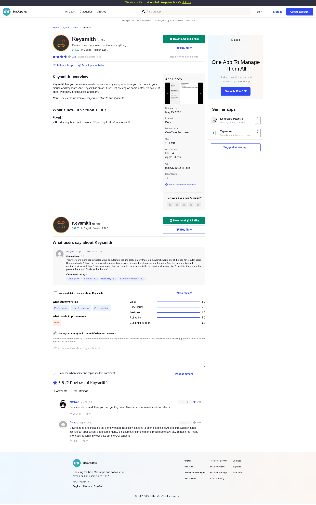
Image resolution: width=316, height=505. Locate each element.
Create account (299, 12)
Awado (73, 422)
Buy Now (186, 48)
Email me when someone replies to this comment (86, 373)
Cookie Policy (217, 478)
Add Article (190, 478)
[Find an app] (143, 12)
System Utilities (70, 27)
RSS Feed (238, 472)
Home (56, 27)
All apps (70, 11)
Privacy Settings (218, 472)
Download (186, 39)
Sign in (277, 12)
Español (98, 486)
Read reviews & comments (184, 56)
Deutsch (87, 486)
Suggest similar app (235, 147)
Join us (186, 2)
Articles (101, 11)
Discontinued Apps (194, 472)
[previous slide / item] (167, 93)
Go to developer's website (182, 184)
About (187, 460)
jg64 (72, 251)
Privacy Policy (217, 466)
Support (237, 466)
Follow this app (65, 65)
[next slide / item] (200, 93)
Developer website (93, 65)
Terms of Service (219, 460)
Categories (86, 11)
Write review (184, 293)
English (77, 486)
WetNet (74, 402)
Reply (87, 414)
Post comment (184, 374)
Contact (237, 460)
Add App (188, 466)
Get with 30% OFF (236, 91)
